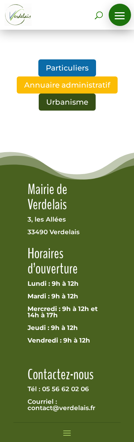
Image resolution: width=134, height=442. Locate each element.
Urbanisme (67, 102)
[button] (120, 15)
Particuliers (67, 67)
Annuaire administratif (67, 85)
